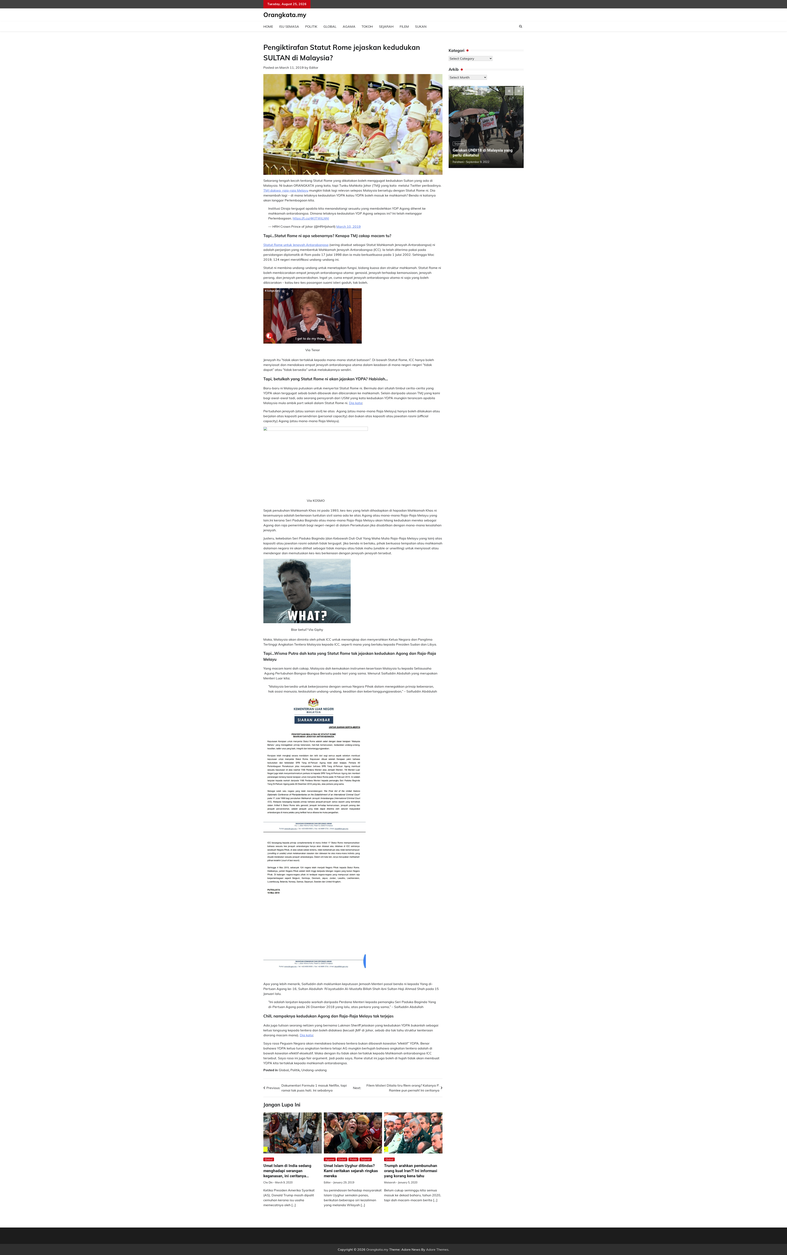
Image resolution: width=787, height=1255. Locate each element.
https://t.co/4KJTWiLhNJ (311, 218)
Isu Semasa (289, 26)
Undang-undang (314, 1070)
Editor (313, 67)
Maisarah (390, 1182)
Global (330, 26)
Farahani (458, 161)
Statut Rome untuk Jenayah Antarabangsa (296, 245)
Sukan (420, 26)
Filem (404, 26)
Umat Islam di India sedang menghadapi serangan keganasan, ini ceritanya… (287, 1170)
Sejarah (386, 26)
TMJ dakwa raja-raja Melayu (285, 190)
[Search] (520, 26)
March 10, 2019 (348, 226)
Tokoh (367, 26)
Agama (349, 26)
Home (268, 26)
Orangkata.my (284, 15)
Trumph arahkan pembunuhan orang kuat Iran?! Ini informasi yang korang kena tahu (410, 1170)
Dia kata (355, 403)
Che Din (268, 1182)
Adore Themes (437, 1249)
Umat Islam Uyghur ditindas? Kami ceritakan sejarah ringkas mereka (351, 1170)
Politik (311, 26)
